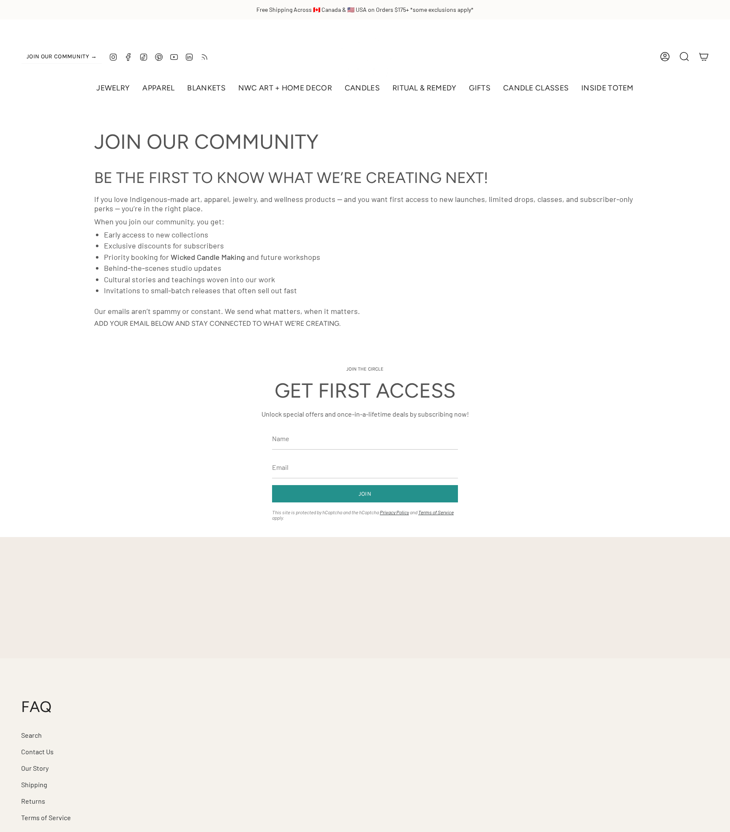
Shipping (34, 784)
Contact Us (37, 751)
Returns (33, 801)
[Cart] (704, 56)
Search (31, 735)
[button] (113, 88)
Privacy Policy (394, 512)
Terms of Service (436, 512)
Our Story (35, 768)
